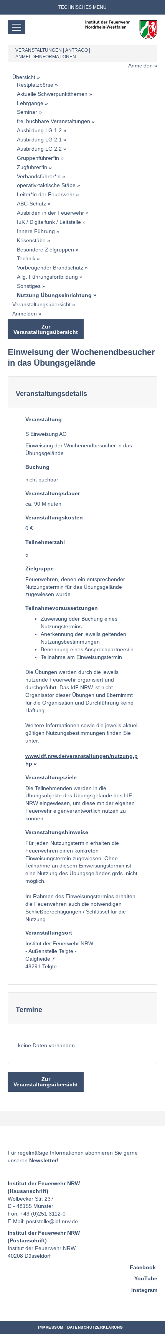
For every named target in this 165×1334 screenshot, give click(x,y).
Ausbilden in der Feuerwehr (50, 213)
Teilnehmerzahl (45, 542)
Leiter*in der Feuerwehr (45, 194)
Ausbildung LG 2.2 (39, 149)
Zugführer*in (32, 167)
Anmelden (140, 65)
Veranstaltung (43, 419)
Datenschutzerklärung (95, 1327)
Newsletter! (44, 1160)
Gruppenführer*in (38, 158)
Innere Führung (36, 231)
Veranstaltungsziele (51, 777)
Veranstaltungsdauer (52, 493)
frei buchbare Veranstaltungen (53, 121)
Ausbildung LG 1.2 (39, 130)
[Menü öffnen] (16, 27)
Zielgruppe (39, 568)
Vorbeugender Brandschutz (50, 267)
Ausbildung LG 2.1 (39, 139)
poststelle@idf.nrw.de (52, 1221)
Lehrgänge (30, 103)
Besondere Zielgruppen (45, 249)
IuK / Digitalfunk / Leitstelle (49, 222)
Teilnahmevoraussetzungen (61, 608)
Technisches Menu (82, 7)
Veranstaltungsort (48, 933)
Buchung (37, 467)
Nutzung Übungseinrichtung (54, 295)
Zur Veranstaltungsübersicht (45, 329)
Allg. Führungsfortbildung (47, 277)
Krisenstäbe (31, 240)
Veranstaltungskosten (54, 517)
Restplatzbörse (35, 85)
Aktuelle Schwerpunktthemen (52, 94)
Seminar (27, 112)
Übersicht (23, 77)
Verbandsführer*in (39, 176)
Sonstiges (29, 286)
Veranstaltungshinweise (56, 832)
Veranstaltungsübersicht (41, 304)
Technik (26, 258)
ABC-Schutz (31, 203)
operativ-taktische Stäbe (46, 185)
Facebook (143, 1267)
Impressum (50, 1327)
